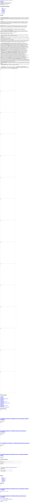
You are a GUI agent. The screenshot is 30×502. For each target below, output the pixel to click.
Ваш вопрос (2, 463)
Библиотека (3, 10)
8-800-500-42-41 (2, 0)
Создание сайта (2, 500)
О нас (2, 477)
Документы (3, 12)
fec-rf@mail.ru (2, 1)
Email (1, 462)
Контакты (3, 11)
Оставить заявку (2, 13)
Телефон (1, 461)
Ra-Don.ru (6, 500)
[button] (1, 397)
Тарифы (3, 9)
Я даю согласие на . (9, 467)
